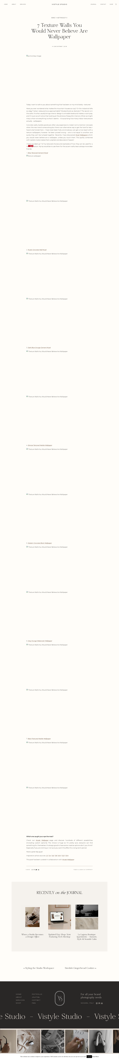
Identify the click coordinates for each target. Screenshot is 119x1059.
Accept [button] (89, 1056)
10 (59, 856)
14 (67, 856)
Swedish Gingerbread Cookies (79, 968)
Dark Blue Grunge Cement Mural (39, 347)
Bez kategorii (59, 17)
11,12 (63, 856)
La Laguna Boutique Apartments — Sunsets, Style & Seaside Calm (86, 937)
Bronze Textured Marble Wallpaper (40, 445)
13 (66, 856)
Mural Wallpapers (81, 135)
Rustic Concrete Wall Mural (37, 250)
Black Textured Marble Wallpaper (39, 739)
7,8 (56, 856)
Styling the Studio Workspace (39, 968)
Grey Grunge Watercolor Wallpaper (40, 641)
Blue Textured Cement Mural (38, 153)
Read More (95, 1056)
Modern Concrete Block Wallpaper (40, 543)
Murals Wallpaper (42, 840)
